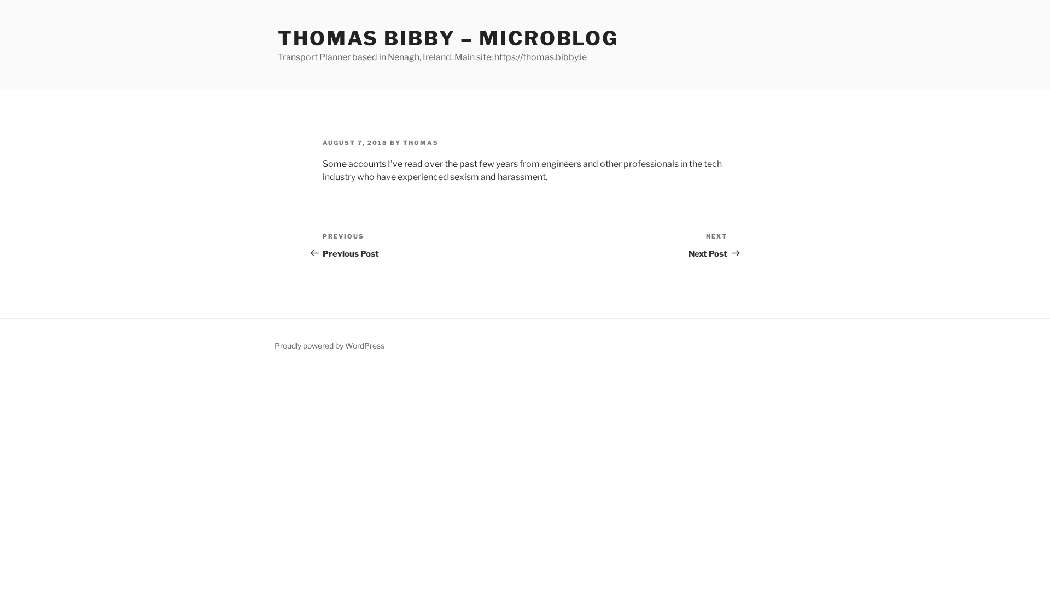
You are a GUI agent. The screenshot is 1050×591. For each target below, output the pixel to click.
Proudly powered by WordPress (329, 345)
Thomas (421, 143)
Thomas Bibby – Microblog (448, 38)
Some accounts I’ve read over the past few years (420, 164)
